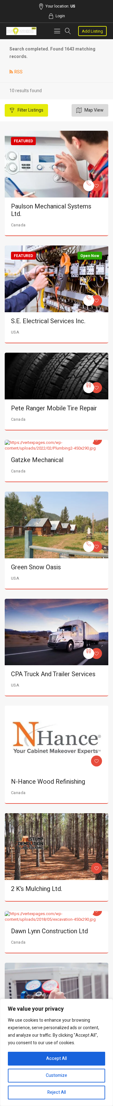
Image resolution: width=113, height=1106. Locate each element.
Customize (56, 1075)
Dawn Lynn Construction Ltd (49, 931)
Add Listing (92, 31)
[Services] (88, 185)
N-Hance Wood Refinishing (48, 781)
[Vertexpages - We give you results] (21, 31)
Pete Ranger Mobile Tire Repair (54, 408)
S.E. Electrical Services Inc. (48, 321)
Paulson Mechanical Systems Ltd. (51, 210)
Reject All (56, 1092)
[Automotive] (88, 387)
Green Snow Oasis (36, 567)
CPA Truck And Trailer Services (53, 674)
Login (60, 16)
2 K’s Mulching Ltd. (36, 888)
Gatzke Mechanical (37, 460)
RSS (18, 72)
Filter (30, 110)
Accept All (56, 1058)
